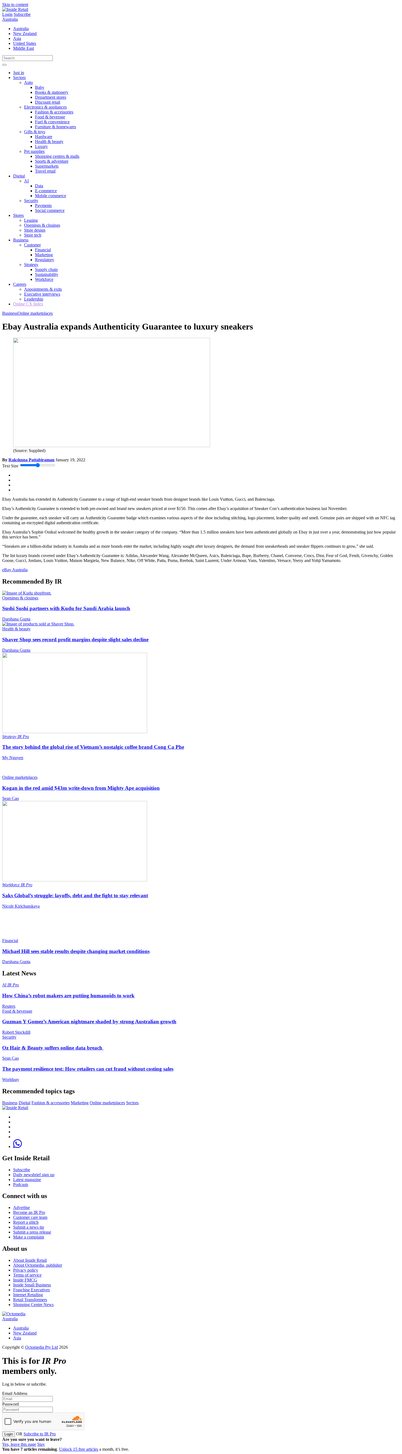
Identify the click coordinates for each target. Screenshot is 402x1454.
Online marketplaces (35, 313)
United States (24, 43)
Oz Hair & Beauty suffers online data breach (53, 1048)
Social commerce (50, 210)
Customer (32, 245)
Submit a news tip (28, 1227)
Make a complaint (28, 1237)
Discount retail (47, 102)
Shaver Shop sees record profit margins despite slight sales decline (75, 639)
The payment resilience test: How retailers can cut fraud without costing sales (87, 1069)
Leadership (33, 299)
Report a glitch (26, 1222)
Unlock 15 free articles (78, 1449)
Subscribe (22, 14)
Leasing (31, 220)
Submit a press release (32, 1232)
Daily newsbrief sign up (33, 1174)
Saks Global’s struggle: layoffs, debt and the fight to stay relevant (75, 895)
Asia (17, 38)
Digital (19, 176)
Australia (10, 19)
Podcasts (20, 1184)
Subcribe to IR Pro (40, 1434)
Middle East (23, 48)
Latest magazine (27, 1179)
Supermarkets (47, 166)
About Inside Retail (30, 1260)
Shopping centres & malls (57, 156)
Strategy (31, 264)
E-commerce (46, 190)
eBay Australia (15, 569)
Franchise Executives (31, 1289)
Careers (19, 284)
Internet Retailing (28, 1294)
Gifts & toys (34, 131)
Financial (43, 249)
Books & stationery (51, 92)
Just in (18, 72)
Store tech (32, 235)
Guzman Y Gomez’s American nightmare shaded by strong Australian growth (89, 1021)
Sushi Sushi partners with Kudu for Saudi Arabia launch (66, 608)
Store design (34, 230)
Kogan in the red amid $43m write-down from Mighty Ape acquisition (81, 788)
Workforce (44, 279)
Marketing (44, 254)
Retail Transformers (30, 1299)
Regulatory (44, 259)
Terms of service (27, 1275)
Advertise (21, 1207)
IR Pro (23, 736)
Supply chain (46, 269)
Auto (28, 82)
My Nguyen (12, 757)
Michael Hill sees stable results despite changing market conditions (76, 951)
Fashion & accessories (54, 112)
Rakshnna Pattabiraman (31, 460)
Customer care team (30, 1217)
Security (31, 200)
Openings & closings (42, 225)
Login (7, 14)
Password (10, 1404)
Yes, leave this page (19, 1444)
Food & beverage (50, 117)
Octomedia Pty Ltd (41, 1347)
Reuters (8, 1006)
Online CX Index (28, 304)
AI (26, 181)
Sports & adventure (51, 161)
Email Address (14, 1393)
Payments (43, 205)
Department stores (50, 97)
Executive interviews (42, 294)
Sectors (19, 77)
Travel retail (45, 171)
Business (20, 240)
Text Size (10, 466)
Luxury (41, 146)
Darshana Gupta (16, 619)
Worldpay (10, 1079)
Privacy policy (25, 1270)
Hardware (43, 136)
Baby (39, 87)
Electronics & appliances (45, 107)
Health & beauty (49, 141)
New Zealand (25, 33)
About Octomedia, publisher (37, 1265)
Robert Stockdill (16, 1032)
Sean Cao (10, 798)
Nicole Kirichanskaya (21, 906)
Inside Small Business (32, 1285)
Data (39, 185)
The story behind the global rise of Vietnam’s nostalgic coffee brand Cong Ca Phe (93, 747)
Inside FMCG (25, 1280)
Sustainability (46, 274)
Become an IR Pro (29, 1212)
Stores (18, 215)
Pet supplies (34, 151)
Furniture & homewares (55, 126)
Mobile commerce (50, 195)
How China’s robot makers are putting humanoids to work (68, 995)
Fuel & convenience (52, 122)
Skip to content (15, 4)
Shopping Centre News (33, 1304)
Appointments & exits (43, 289)
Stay (41, 1444)
